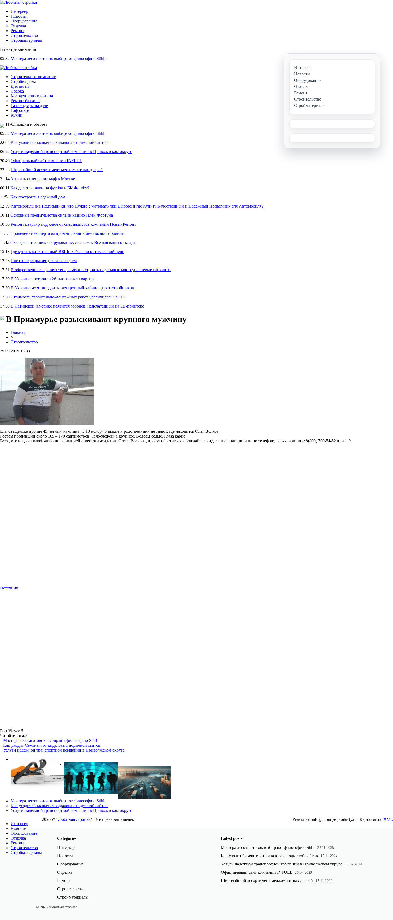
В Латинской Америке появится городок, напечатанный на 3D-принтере (77, 306)
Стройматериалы (26, 40)
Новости (18, 16)
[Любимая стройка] (18, 2)
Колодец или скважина (32, 96)
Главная (18, 332)
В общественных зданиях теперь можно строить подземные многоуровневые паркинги (91, 269)
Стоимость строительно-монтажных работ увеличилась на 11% (68, 297)
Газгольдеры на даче (29, 105)
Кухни (16, 115)
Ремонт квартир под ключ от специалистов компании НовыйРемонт (73, 224)
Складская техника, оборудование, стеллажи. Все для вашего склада (72, 242)
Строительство (24, 35)
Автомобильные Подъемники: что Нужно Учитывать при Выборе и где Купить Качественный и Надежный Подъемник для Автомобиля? (137, 206)
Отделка (18, 26)
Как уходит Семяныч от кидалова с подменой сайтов (59, 142)
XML (388, 819)
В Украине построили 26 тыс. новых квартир (52, 279)
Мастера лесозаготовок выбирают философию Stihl (57, 58)
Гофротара (20, 110)
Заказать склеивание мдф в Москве (43, 179)
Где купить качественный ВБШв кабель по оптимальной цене (67, 251)
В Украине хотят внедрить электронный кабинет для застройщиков (72, 288)
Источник (9, 588)
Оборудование (24, 21)
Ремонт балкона (25, 100)
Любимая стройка (74, 819)
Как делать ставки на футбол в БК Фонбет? (50, 188)
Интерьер (19, 11)
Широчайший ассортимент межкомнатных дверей (57, 169)
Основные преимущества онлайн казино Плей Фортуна (61, 215)
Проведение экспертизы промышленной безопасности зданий (67, 233)
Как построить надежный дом (37, 197)
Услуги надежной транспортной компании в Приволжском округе (71, 151)
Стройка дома (23, 81)
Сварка (17, 91)
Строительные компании (33, 76)
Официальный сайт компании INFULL (46, 160)
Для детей (20, 86)
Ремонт (17, 30)
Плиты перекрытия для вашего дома (44, 260)
